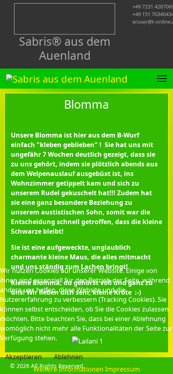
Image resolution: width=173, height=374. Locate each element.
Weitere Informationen (68, 369)
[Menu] (162, 79)
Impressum (122, 369)
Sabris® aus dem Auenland (65, 48)
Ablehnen (68, 356)
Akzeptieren (23, 356)
